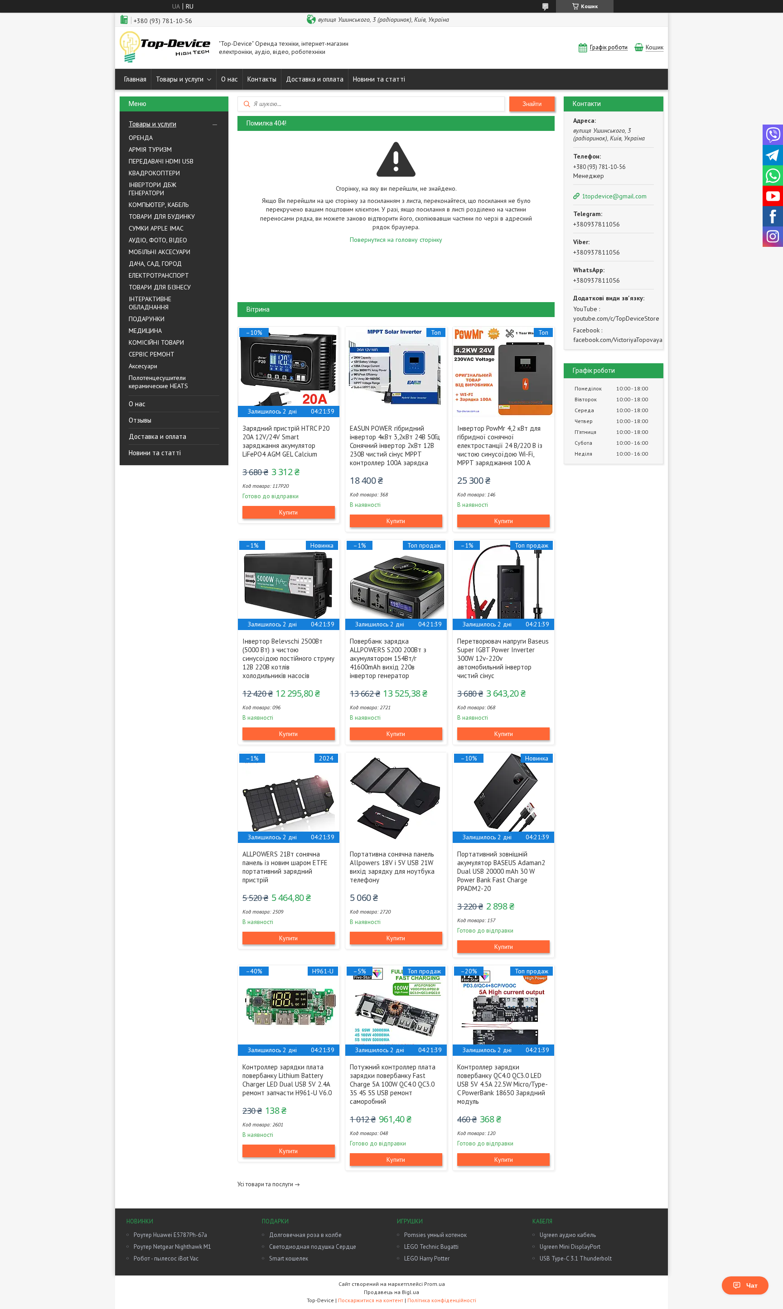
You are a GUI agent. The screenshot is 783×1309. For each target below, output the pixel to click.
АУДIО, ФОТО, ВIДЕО (158, 240)
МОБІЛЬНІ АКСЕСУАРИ (159, 252)
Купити (288, 512)
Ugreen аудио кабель (568, 1235)
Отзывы (140, 420)
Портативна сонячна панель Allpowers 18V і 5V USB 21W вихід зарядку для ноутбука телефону (392, 867)
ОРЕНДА (141, 138)
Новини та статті (379, 79)
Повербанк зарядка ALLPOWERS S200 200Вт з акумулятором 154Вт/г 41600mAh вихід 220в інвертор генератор (388, 658)
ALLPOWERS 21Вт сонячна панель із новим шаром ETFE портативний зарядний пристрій (285, 867)
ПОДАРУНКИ (146, 319)
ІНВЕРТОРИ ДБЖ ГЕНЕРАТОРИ (152, 189)
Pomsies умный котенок (435, 1235)
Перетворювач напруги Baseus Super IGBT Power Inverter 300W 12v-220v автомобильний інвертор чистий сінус (503, 658)
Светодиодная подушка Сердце (312, 1247)
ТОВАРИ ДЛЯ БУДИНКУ (162, 216)
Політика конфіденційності (441, 1300)
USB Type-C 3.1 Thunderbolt (576, 1258)
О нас (229, 79)
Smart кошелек (288, 1258)
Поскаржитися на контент (370, 1300)
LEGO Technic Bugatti (431, 1247)
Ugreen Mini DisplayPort (570, 1247)
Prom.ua (434, 1283)
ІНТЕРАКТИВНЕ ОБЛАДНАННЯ (150, 303)
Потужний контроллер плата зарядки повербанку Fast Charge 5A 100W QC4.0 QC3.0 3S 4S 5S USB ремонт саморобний (392, 1084)
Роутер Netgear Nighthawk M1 (172, 1247)
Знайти (531, 104)
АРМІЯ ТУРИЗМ (150, 149)
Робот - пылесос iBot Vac (166, 1258)
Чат (752, 1285)
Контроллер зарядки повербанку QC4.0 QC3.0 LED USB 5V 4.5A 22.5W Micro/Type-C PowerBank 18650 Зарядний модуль (502, 1084)
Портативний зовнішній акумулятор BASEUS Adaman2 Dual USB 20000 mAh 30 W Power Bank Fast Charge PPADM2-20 (501, 871)
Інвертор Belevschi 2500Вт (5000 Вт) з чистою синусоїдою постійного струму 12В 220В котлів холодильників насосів (288, 658)
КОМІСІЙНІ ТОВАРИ (156, 342)
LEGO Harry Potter (427, 1258)
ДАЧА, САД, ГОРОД (155, 264)
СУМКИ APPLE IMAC (156, 228)
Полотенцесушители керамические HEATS (158, 382)
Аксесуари (143, 366)
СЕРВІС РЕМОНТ (151, 354)
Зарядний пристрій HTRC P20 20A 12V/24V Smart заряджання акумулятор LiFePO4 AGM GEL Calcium (285, 441)
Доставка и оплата (314, 79)
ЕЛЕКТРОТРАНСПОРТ (159, 275)
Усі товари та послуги (265, 1184)
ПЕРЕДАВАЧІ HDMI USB (161, 161)
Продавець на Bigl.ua (391, 1292)
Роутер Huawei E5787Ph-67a (170, 1235)
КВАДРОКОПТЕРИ (154, 173)
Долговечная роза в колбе (305, 1235)
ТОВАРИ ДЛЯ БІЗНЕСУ (160, 287)
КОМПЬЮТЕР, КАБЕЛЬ (158, 205)
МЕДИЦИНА (145, 331)
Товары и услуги (179, 79)
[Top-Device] (165, 47)
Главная (135, 79)
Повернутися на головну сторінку (396, 240)
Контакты (261, 79)
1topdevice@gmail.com (614, 196)
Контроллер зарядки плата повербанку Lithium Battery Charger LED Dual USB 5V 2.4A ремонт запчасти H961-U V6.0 (287, 1080)
